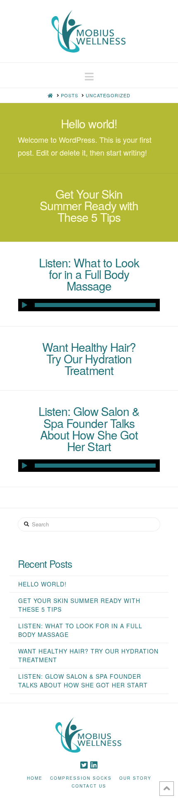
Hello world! (89, 123)
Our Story (135, 778)
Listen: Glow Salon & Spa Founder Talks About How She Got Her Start (89, 428)
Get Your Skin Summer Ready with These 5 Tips (89, 205)
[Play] (24, 305)
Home (35, 778)
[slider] (95, 305)
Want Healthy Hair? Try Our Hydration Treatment (89, 358)
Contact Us (89, 786)
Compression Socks (81, 778)
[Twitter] (84, 765)
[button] (89, 76)
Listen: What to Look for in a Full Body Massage (89, 274)
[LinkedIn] (94, 765)
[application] (89, 305)
